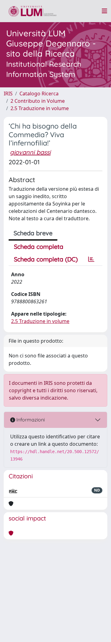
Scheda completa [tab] (38, 246)
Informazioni (30, 420)
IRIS (8, 93)
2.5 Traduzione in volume (39, 108)
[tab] (91, 259)
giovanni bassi (30, 152)
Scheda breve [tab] (33, 233)
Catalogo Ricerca (39, 93)
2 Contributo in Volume (37, 101)
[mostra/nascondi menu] (104, 11)
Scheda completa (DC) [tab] (46, 259)
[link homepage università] (32, 11)
